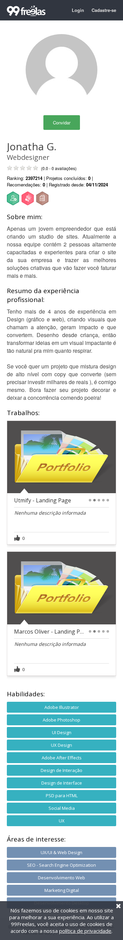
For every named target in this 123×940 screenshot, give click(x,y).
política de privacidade (85, 930)
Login (78, 10)
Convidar (61, 122)
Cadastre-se (104, 10)
